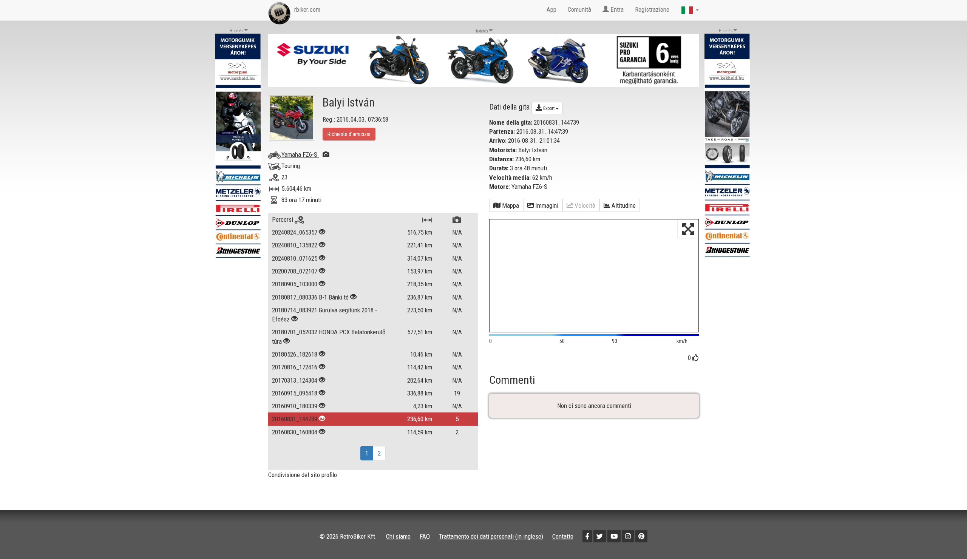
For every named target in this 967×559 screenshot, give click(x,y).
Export (549, 108)
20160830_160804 (294, 432)
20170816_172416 (294, 367)
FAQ (425, 536)
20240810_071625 (294, 258)
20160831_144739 (294, 419)
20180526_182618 (294, 354)
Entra (616, 9)
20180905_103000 (294, 284)
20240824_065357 (294, 232)
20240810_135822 (294, 245)
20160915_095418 (294, 393)
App (551, 9)
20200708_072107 (294, 271)
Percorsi (283, 219)
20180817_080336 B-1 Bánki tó (310, 297)
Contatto (562, 536)
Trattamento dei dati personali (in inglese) (491, 536)
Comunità (579, 9)
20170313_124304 (294, 380)
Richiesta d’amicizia (349, 134)
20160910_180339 (294, 406)
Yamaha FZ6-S (300, 154)
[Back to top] (945, 537)
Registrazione (652, 9)
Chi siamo (398, 536)
